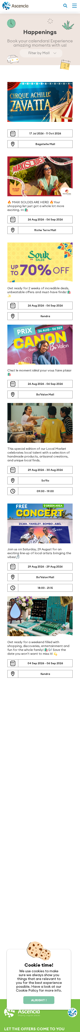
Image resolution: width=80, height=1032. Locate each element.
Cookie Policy (27, 990)
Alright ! (39, 1000)
